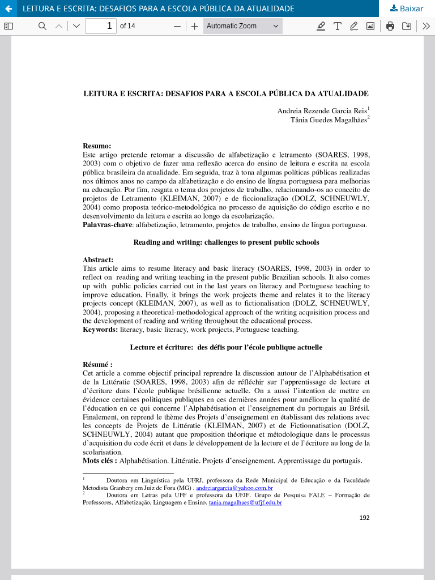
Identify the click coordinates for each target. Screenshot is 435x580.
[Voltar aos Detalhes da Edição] (8, 8)
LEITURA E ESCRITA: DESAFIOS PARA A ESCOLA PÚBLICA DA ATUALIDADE (159, 8)
